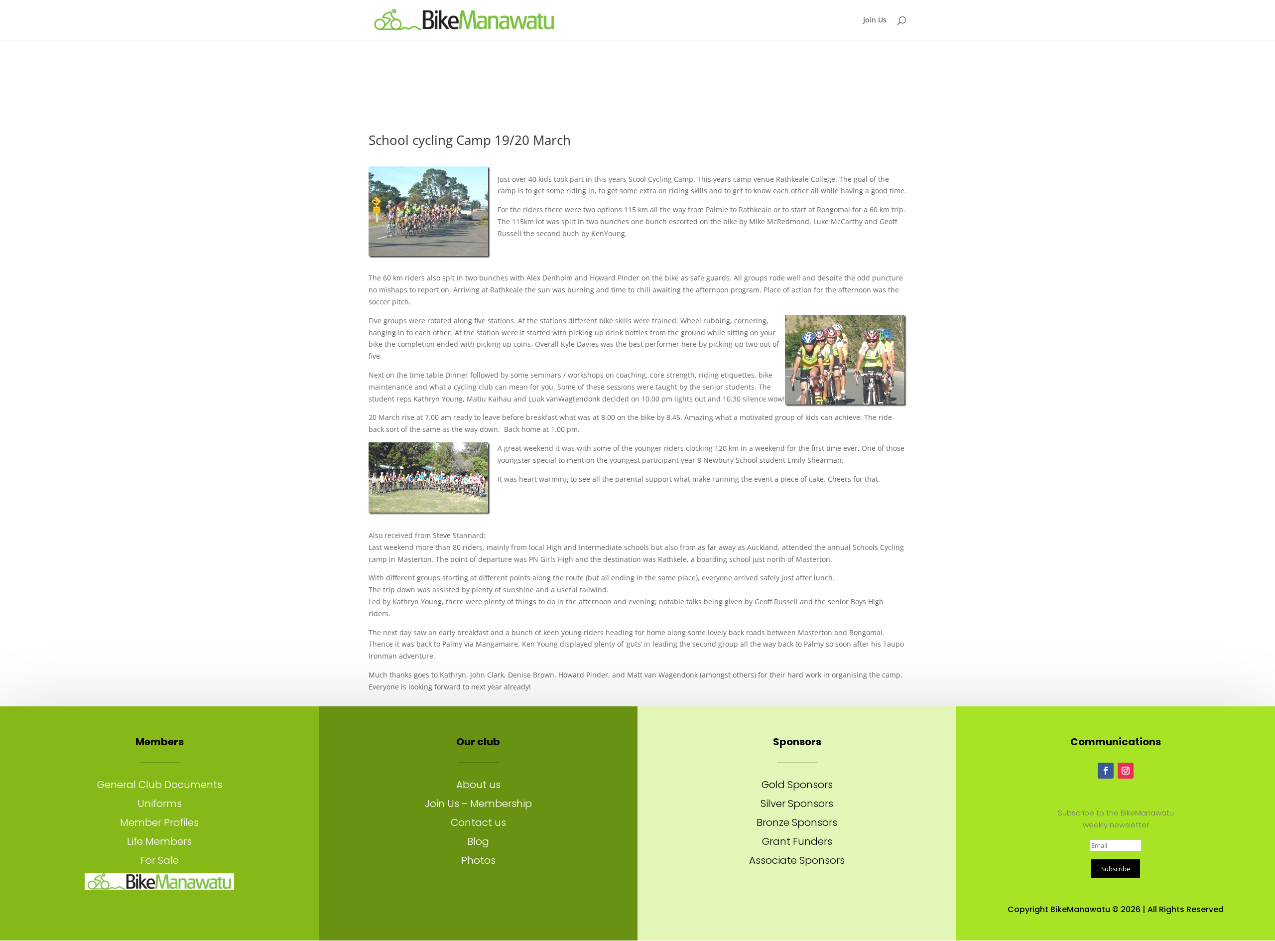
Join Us (875, 20)
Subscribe (1115, 868)
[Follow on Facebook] (1106, 771)
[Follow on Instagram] (1126, 771)
